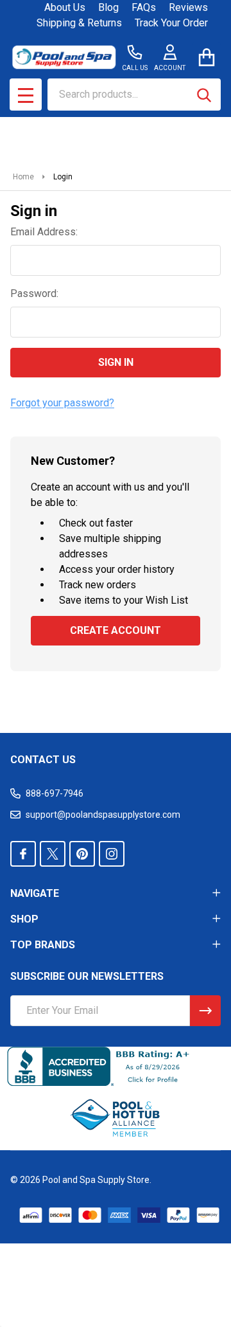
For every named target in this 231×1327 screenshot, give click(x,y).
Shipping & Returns (79, 23)
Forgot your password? (62, 403)
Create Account (115, 630)
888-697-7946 (54, 793)
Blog (108, 7)
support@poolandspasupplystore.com (103, 814)
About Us (64, 7)
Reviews (188, 7)
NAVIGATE (34, 893)
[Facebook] (23, 853)
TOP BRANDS (42, 945)
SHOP (24, 919)
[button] (116, 1118)
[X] (52, 853)
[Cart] (206, 56)
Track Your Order (171, 23)
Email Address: (44, 232)
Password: (34, 293)
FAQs (144, 7)
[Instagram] (111, 853)
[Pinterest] (82, 853)
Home (23, 176)
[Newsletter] (205, 1010)
